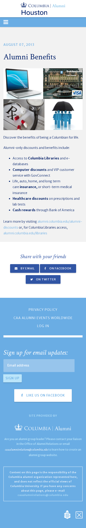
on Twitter (45, 279)
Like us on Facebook (45, 395)
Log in (43, 326)
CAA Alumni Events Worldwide (43, 318)
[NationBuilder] (69, 514)
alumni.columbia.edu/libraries (25, 233)
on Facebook (60, 268)
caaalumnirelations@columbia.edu (26, 449)
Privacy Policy (43, 310)
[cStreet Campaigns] (79, 514)
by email (27, 268)
